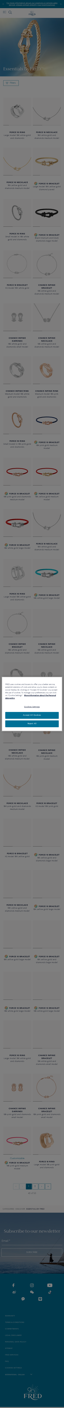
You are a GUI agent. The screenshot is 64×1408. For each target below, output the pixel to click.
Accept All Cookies (32, 715)
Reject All (32, 724)
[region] (32, 704)
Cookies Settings (32, 707)
